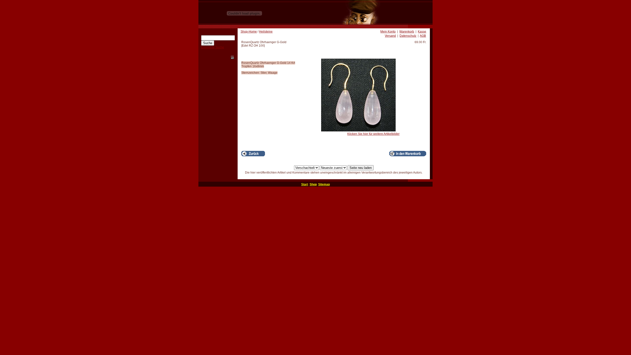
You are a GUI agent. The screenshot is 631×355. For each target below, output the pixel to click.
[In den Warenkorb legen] (407, 153)
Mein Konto (388, 31)
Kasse (422, 31)
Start (304, 184)
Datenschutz (408, 35)
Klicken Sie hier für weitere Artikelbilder (373, 134)
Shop (313, 184)
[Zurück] (253, 153)
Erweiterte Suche (212, 47)
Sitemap (324, 184)
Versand (390, 35)
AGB (423, 35)
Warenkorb (406, 31)
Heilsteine (266, 31)
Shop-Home (249, 31)
